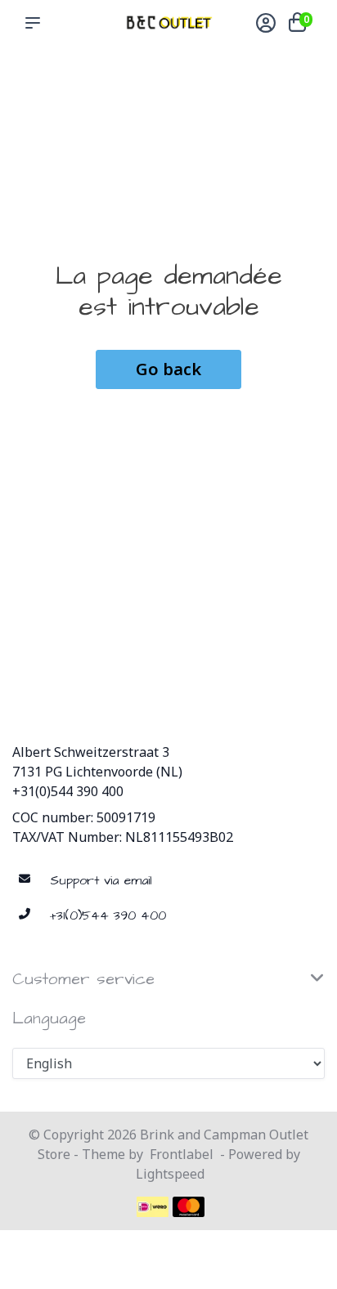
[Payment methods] (152, 1207)
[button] (36, 23)
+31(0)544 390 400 (68, 791)
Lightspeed (170, 1174)
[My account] (266, 24)
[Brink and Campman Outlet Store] (168, 22)
